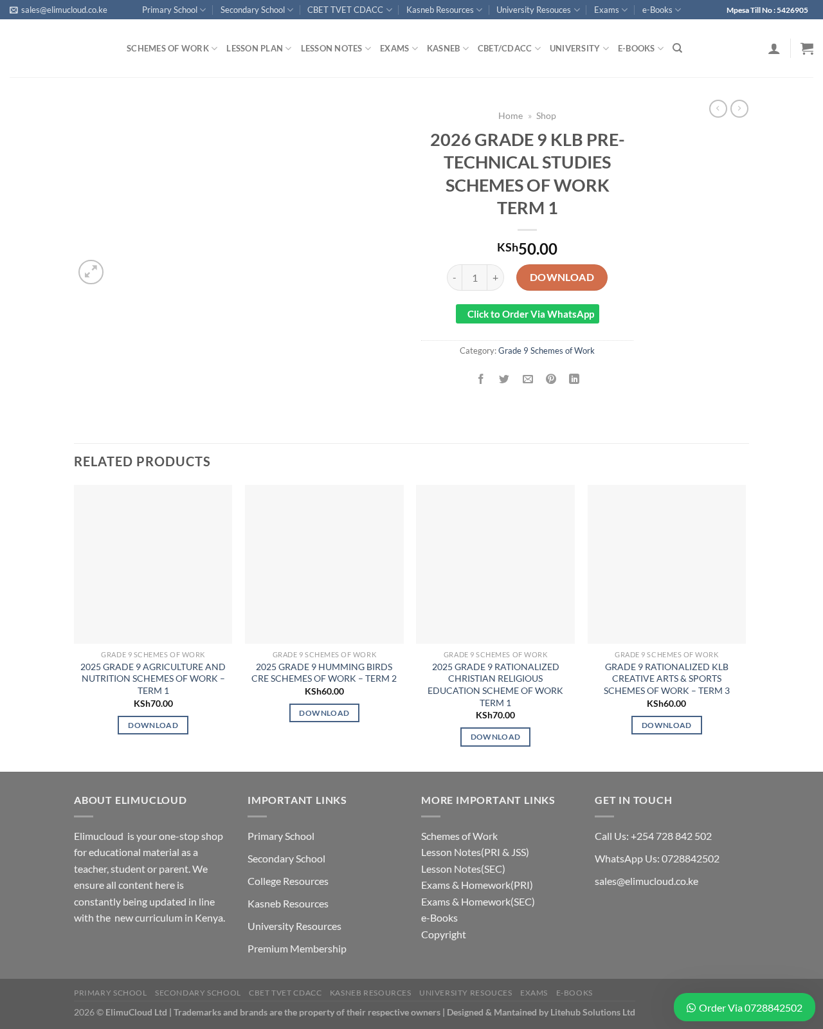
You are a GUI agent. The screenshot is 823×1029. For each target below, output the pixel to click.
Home (510, 116)
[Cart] (806, 48)
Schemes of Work (168, 48)
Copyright (443, 934)
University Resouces (533, 10)
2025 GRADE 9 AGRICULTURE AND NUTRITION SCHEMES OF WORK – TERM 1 (153, 678)
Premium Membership (297, 948)
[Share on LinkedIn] (574, 379)
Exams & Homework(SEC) (478, 901)
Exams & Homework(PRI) (477, 885)
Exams (606, 10)
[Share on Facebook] (481, 379)
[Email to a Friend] (527, 379)
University (575, 48)
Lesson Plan (254, 48)
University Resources (294, 926)
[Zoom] (91, 272)
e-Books (657, 10)
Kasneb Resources (440, 10)
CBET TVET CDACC (345, 10)
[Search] (677, 48)
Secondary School (253, 10)
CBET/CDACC (505, 48)
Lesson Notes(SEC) (463, 868)
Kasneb (443, 48)
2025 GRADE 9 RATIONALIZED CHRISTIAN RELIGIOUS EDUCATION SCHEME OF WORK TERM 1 (495, 684)
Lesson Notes (332, 48)
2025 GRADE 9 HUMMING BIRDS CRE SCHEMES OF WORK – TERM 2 (324, 672)
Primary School (169, 10)
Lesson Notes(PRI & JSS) (475, 852)
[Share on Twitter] (504, 379)
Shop (546, 116)
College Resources (288, 881)
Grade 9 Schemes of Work (546, 350)
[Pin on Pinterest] (550, 379)
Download (562, 277)
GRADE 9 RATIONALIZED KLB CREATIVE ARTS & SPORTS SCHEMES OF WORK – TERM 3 (667, 678)
